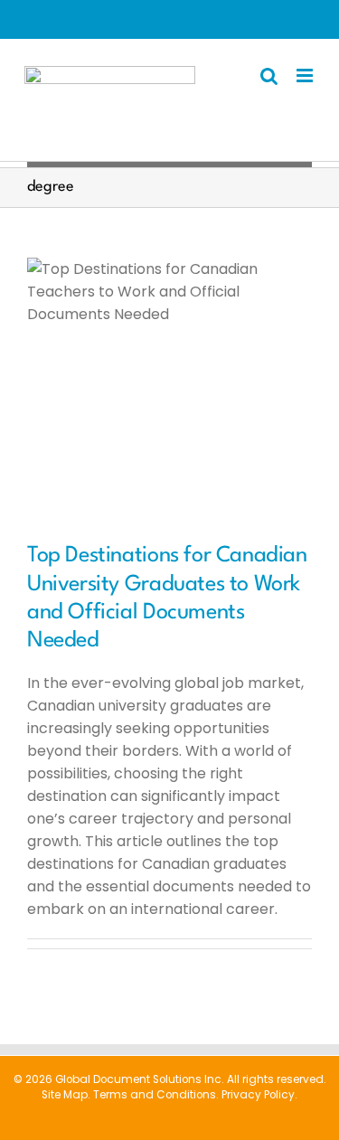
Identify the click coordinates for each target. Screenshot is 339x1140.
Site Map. (66, 1095)
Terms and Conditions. (156, 1095)
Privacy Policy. (259, 1095)
